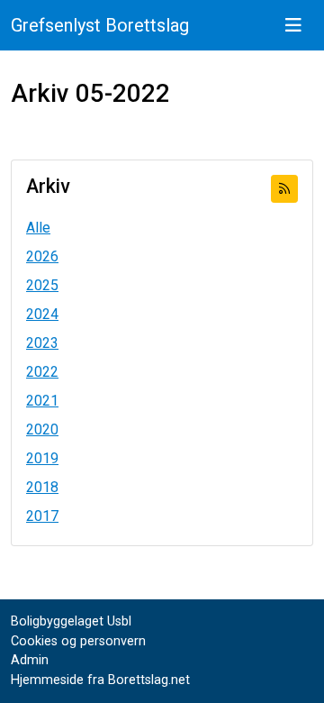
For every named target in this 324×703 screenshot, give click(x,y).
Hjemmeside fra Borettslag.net (100, 680)
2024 (42, 314)
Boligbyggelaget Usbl (71, 621)
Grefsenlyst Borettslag (100, 25)
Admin (30, 660)
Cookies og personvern (78, 641)
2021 (42, 400)
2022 (42, 371)
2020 (42, 429)
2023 (42, 343)
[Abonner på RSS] (284, 189)
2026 (42, 256)
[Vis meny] (293, 25)
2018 (42, 487)
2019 (42, 458)
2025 (42, 285)
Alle (38, 227)
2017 (42, 516)
